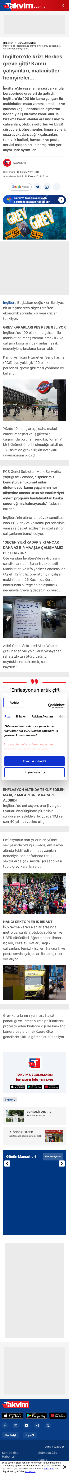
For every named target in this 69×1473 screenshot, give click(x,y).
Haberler (8, 42)
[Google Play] (36, 1416)
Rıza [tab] (7, 716)
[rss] (48, 1425)
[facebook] (5, 1425)
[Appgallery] (58, 1416)
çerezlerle (49, 1468)
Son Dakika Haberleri (10, 1454)
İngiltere (9, 303)
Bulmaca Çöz (48, 1453)
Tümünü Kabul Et (34, 761)
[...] (56, 187)
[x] (16, 1425)
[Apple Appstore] (12, 1416)
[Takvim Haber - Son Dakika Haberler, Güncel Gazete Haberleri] (22, 5)
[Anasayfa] (63, 5)
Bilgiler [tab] (21, 716)
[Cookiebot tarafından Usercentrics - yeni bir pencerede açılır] (49, 705)
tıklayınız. (30, 1471)
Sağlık (42, 1460)
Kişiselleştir (32, 772)
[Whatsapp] (47, 187)
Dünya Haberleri (27, 42)
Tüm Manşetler (53, 1156)
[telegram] (37, 187)
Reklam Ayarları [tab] (42, 716)
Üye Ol (30, 1435)
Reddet (14, 702)
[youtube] (26, 1425)
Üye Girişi (10, 1435)
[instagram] (37, 1425)
